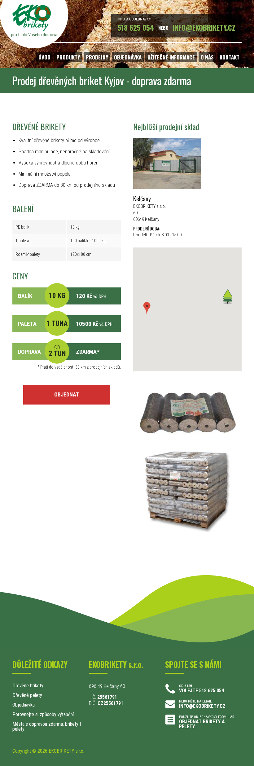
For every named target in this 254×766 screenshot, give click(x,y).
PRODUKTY (68, 57)
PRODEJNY (97, 57)
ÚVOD (44, 57)
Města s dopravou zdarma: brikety (45, 724)
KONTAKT (229, 57)
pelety (18, 729)
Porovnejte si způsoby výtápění (43, 714)
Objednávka (23, 705)
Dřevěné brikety (27, 686)
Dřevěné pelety (27, 695)
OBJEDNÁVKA (128, 57)
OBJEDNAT (66, 394)
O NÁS (207, 57)
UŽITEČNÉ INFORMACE (171, 57)
